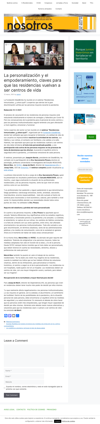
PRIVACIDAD (51, 410)
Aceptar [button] (57, 421)
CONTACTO (21, 410)
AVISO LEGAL (9, 410)
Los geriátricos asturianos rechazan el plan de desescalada (25, 328)
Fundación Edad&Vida (51, 133)
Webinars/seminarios (13, 321)
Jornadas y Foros (62, 3)
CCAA (39, 3)
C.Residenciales (27, 3)
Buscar (91, 137)
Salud (84, 3)
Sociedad (75, 3)
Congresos (48, 3)
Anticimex (25, 168)
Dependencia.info (52, 165)
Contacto (59, 9)
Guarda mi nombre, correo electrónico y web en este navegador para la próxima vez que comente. (34, 388)
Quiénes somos (12, 3)
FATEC (19, 165)
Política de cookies (68, 421)
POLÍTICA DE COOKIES (36, 410)
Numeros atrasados (45, 9)
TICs (91, 3)
